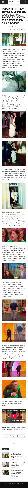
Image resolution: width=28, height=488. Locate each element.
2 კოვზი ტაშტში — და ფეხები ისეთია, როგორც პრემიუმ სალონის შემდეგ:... (18, 464)
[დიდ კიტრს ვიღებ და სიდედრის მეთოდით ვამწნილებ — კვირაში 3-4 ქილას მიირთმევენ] (5, 455)
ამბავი (8, 427)
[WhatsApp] (13, 29)
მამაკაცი (19, 427)
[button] (2, 2)
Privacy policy (8, 483)
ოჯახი (23, 427)
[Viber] (21, 29)
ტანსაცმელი (9, 429)
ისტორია (13, 427)
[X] (6, 29)
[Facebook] (3, 29)
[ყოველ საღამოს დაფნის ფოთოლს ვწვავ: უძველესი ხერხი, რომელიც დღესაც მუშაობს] (5, 472)
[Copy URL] (24, 29)
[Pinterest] (10, 29)
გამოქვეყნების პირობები (17, 483)
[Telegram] (17, 29)
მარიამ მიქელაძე (9, 26)
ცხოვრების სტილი (18, 429)
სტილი (3, 429)
